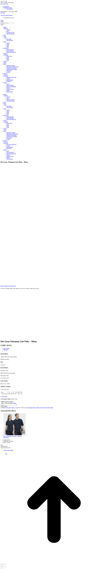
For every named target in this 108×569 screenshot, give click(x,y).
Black (28, 407)
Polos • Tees (14, 407)
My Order (3, 12)
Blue (31, 407)
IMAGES (6, 349)
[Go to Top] (54, 562)
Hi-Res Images (4, 286)
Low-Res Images (11, 286)
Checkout (10, 15)
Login (2, 20)
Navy (41, 407)
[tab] (55, 348)
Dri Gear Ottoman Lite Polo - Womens (13, 436)
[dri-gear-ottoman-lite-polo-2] (17, 192)
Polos (44, 407)
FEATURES (6, 348)
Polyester (48, 407)
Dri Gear (35, 407)
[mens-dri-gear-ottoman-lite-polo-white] (17, 282)
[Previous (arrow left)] (1, 565)
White (51, 407)
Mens (38, 407)
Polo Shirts (8, 407)
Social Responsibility (8, 450)
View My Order (4, 15)
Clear (14, 403)
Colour (2, 401)
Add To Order (4, 406)
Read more (6, 437)
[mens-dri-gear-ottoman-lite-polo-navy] (17, 252)
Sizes (2, 403)
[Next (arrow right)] (2, 565)
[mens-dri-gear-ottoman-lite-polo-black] (17, 222)
